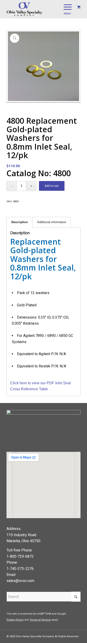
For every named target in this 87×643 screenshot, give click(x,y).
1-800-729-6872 (20, 556)
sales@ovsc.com (20, 580)
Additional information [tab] (51, 222)
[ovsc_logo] (36, 9)
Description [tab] (19, 222)
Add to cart (52, 186)
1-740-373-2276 (20, 568)
